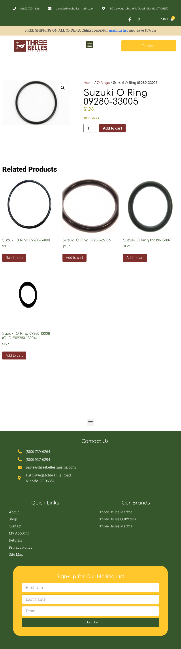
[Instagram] (139, 19)
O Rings (103, 83)
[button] (89, 44)
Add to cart (112, 128)
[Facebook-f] (130, 19)
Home (88, 83)
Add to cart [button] (74, 258)
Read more (14, 258)
